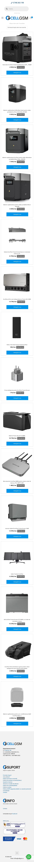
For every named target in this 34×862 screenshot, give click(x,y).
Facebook (14, 813)
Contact (5, 792)
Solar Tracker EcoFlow (17, 574)
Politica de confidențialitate (10, 785)
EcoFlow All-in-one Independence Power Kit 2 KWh (17, 299)
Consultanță (6, 790)
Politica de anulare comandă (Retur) (12, 780)
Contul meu (17, 13)
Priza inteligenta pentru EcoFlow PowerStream (17, 390)
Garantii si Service (7, 782)
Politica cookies (7, 787)
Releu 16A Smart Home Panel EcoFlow (17, 344)
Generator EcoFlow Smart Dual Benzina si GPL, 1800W (17, 64)
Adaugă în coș (17, 72)
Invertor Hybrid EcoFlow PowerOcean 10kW (17, 528)
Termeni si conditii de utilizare (10, 783)
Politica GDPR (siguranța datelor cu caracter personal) (17, 789)
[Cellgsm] (17, 18)
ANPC (4, 821)
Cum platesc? (6, 777)
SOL (8, 821)
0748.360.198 (18, 3)
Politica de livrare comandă (10, 778)
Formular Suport (7, 775)
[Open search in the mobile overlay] (16, 8)
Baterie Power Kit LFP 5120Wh (17, 435)
